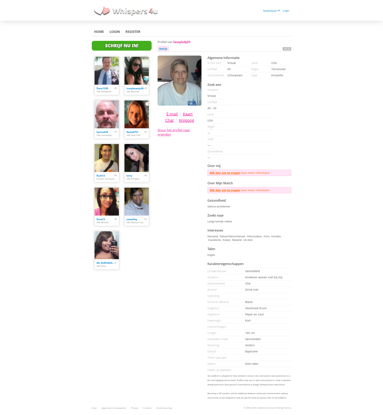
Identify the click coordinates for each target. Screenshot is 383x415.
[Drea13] (107, 202)
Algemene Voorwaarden (114, 407)
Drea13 (101, 219)
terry (129, 175)
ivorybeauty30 (135, 88)
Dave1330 (102, 88)
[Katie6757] (136, 114)
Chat (169, 120)
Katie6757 (132, 132)
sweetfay (131, 219)
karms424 (102, 132)
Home (99, 31)
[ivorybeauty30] (136, 71)
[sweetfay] (136, 202)
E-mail (172, 114)
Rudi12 (101, 175)
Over (94, 407)
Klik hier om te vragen (225, 173)
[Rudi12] (107, 158)
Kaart (188, 114)
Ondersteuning (164, 407)
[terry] (136, 158)
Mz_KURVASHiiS (106, 263)
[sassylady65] (179, 81)
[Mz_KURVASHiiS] (107, 245)
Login (286, 10)
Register (132, 31)
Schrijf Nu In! (121, 45)
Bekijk (163, 49)
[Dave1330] (107, 71)
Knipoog (186, 120)
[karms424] (107, 114)
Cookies (147, 407)
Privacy (134, 407)
